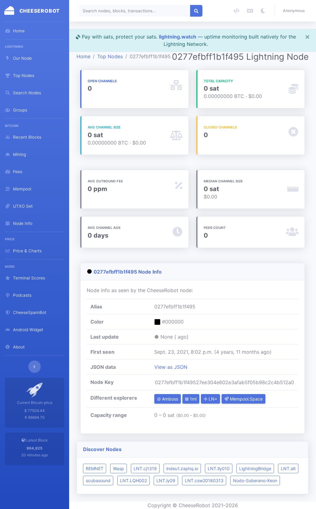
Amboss (169, 398)
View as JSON (170, 367)
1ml (193, 398)
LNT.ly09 (165, 480)
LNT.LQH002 (133, 480)
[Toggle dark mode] (263, 11)
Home (83, 56)
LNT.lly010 (219, 468)
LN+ (212, 398)
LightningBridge (255, 468)
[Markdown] (250, 11)
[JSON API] (236, 11)
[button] (295, 11)
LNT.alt (288, 468)
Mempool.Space (246, 398)
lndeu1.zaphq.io (182, 468)
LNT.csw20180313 (204, 480)
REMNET (94, 468)
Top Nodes (110, 56)
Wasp (118, 468)
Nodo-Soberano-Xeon (255, 480)
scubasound (98, 480)
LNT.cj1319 (145, 468)
